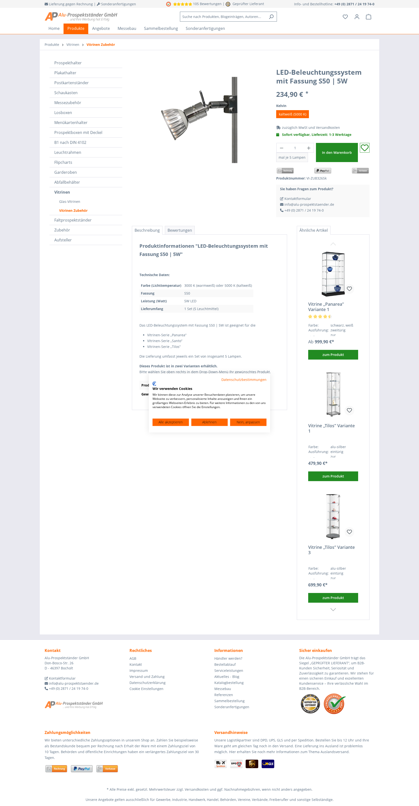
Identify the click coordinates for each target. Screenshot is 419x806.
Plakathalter (65, 72)
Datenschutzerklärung (147, 682)
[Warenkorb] (368, 17)
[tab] (147, 230)
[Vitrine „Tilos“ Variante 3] (333, 516)
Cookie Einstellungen (146, 688)
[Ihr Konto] (357, 17)
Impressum (138, 670)
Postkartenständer (71, 82)
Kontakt (135, 664)
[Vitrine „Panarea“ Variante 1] (333, 273)
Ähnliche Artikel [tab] (313, 230)
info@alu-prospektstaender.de (308, 204)
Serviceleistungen (228, 670)
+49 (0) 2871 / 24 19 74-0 (303, 210)
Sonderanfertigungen (231, 707)
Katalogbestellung (229, 682)
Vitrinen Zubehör (73, 210)
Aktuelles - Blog (226, 676)
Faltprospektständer (73, 220)
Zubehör (62, 230)
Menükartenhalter (71, 122)
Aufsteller (63, 240)
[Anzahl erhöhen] (309, 148)
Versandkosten (328, 127)
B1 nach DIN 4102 (70, 142)
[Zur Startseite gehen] (81, 16)
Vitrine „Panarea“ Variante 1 (326, 306)
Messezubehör (67, 102)
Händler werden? (228, 658)
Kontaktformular (297, 198)
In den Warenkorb (337, 152)
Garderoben (65, 172)
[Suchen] (271, 17)
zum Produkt (333, 354)
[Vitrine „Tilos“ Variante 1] (333, 395)
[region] (199, 120)
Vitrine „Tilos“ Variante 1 (331, 428)
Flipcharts (63, 162)
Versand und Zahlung (147, 676)
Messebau (222, 688)
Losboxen (63, 112)
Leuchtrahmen (67, 152)
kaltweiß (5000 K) (292, 114)
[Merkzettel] (345, 17)
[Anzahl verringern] (281, 148)
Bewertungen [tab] (180, 230)
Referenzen (223, 694)
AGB (132, 658)
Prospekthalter (68, 63)
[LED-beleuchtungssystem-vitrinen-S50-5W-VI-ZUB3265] (199, 120)
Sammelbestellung (229, 701)
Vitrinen (62, 192)
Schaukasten (66, 92)
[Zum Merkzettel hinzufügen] (365, 148)
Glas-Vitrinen (69, 201)
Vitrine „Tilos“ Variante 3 (331, 549)
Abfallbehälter (67, 182)
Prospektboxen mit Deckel (78, 132)
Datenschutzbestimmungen (243, 379)
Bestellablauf (225, 664)
